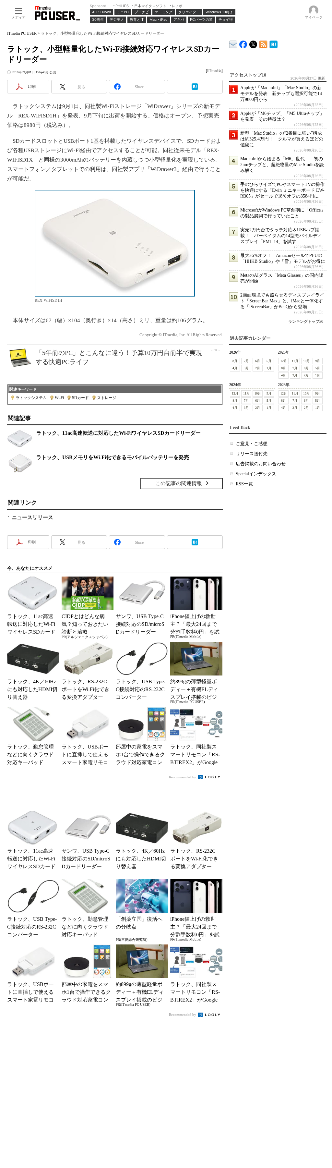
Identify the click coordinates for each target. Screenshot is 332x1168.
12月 (283, 361)
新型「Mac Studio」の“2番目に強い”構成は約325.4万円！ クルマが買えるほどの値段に (281, 139)
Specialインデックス (256, 473)
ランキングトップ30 (305, 321)
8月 (234, 361)
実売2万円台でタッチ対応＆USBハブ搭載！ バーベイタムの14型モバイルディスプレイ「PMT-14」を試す (281, 235)
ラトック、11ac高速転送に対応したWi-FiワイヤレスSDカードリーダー (118, 433)
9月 (317, 361)
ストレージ (106, 397)
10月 (306, 361)
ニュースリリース (32, 517)
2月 (257, 368)
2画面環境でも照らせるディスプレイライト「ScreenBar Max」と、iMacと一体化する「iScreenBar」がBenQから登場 (282, 301)
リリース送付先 (251, 453)
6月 (257, 361)
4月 (234, 368)
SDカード (80, 397)
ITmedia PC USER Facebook (243, 43)
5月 (269, 361)
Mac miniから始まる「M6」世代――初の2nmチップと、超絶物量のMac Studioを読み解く (282, 164)
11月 (295, 361)
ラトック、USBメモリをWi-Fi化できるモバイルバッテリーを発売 (112, 457)
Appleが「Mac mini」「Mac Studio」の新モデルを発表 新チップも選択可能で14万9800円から (281, 93)
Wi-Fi (59, 397)
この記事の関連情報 (178, 483)
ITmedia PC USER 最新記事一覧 (263, 43)
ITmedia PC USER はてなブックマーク (273, 43)
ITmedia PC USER (22, 33)
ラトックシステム (31, 397)
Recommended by (183, 777)
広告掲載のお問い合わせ (261, 463)
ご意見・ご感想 (251, 443)
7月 (246, 361)
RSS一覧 (244, 483)
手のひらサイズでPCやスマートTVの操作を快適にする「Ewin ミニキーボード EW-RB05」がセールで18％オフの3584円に (282, 190)
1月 (269, 368)
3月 (246, 368)
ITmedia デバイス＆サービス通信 (233, 43)
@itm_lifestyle (253, 43)
